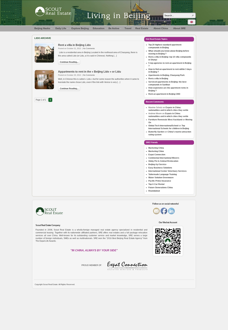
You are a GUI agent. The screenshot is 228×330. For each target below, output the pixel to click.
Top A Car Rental (156, 184)
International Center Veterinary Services (167, 171)
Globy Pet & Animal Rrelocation (163, 161)
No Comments (89, 48)
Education (98, 28)
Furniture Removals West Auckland (165, 119)
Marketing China (156, 148)
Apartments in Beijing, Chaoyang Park (166, 75)
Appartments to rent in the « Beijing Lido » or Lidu (89, 71)
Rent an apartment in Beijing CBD (164, 94)
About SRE (179, 28)
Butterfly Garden (156, 132)
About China (160, 29)
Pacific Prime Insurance (159, 181)
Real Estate (140, 29)
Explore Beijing (80, 28)
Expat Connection (156, 154)
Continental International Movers (163, 158)
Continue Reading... (69, 62)
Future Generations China (160, 187)
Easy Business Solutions (160, 168)
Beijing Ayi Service (157, 164)
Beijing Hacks (41, 29)
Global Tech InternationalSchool (163, 125)
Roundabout (154, 191)
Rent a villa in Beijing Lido (74, 45)
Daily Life (59, 29)
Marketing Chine (156, 151)
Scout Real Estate (55, 12)
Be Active (112, 29)
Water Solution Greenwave (161, 177)
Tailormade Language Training (162, 174)
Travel (128, 28)
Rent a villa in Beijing (158, 78)
